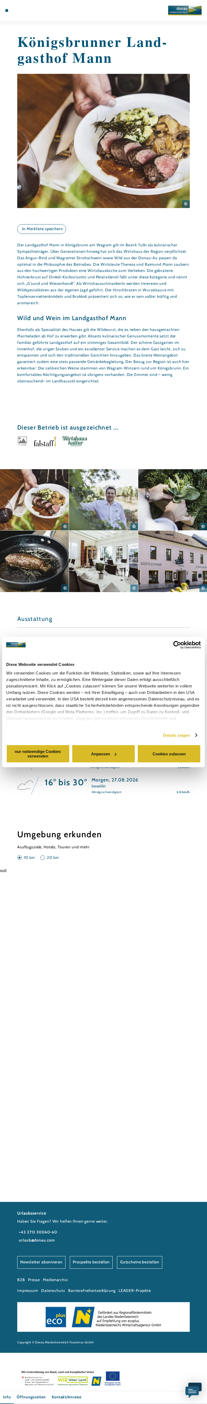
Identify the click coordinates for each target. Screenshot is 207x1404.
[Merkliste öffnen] (26, 10)
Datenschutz (53, 1290)
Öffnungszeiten (31, 1397)
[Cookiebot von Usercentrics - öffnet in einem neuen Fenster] (177, 645)
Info (7, 1397)
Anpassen (100, 754)
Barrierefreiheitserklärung (92, 1290)
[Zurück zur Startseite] (185, 10)
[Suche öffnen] (31, 10)
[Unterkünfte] (16, 10)
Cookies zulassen (169, 754)
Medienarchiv (55, 1279)
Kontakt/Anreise (66, 1397)
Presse (34, 1279)
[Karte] (21, 10)
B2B (21, 1279)
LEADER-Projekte (135, 1290)
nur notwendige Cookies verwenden (38, 753)
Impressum (27, 1290)
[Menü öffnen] (6, 10)
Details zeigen (176, 735)
